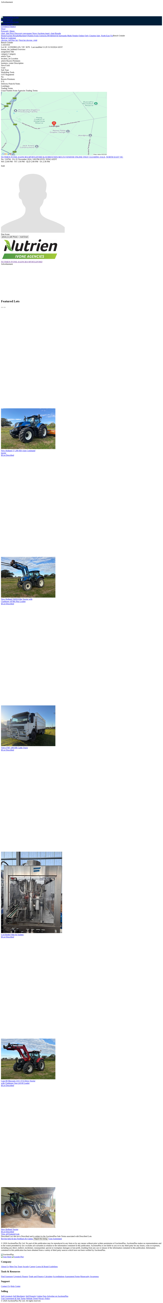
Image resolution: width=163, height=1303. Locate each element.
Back (8, 38)
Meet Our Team (15, 1266)
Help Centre (15, 1286)
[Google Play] (18, 1257)
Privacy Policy (44, 1298)
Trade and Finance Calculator (40, 1276)
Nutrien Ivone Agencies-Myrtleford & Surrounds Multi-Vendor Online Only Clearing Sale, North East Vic (70, 36)
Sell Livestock (6, 1296)
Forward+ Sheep (8, 31)
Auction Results (12, 36)
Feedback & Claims (25, 1239)
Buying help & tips (9, 1239)
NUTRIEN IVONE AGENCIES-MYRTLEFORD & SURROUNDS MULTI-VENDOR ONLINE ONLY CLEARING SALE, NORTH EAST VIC (62, 157)
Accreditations (58, 1276)
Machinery (23, 36)
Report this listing (40, 1239)
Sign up (9, 20)
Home (3, 36)
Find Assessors (7, 1276)
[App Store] (6, 1257)
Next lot (28, 40)
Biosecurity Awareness (89, 1276)
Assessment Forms (72, 1276)
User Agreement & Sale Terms (13, 1298)
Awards (26, 1266)
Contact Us (5, 1286)
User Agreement (55, 1239)
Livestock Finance (8, 26)
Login (3, 20)
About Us (5, 1266)
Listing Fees (41, 1296)
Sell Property (31, 1296)
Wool (3, 29)
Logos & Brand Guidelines (47, 1266)
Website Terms (32, 1298)
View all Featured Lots (10, 1234)
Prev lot (9, 40)
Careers (32, 1266)
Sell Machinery (19, 1296)
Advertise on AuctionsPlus (57, 1296)
